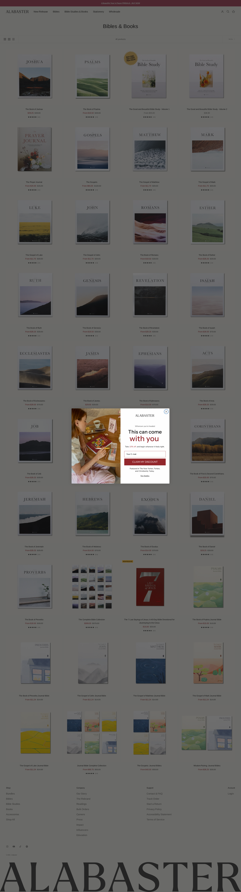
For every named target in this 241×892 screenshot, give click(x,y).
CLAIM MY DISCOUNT (145, 462)
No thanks (145, 476)
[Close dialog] (166, 411)
